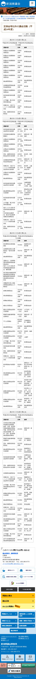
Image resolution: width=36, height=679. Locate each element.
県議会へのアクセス (7, 659)
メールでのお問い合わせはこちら (13, 563)
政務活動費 (23, 625)
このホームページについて (9, 636)
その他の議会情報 (10, 18)
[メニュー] (32, 3)
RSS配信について (23, 638)
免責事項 (3, 638)
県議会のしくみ (7, 614)
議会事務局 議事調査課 (10, 553)
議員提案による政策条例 (26, 615)
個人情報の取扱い (23, 636)
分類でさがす (15, 16)
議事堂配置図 (19, 659)
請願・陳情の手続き (26, 621)
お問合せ (30, 659)
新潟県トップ (5, 640)
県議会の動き (7, 595)
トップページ (6, 16)
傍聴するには (6, 621)
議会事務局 (14, 630)
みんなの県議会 (8, 606)
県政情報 (22, 16)
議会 (27, 16)
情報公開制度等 (7, 625)
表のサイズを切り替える (18, 40)
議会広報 (5, 601)
